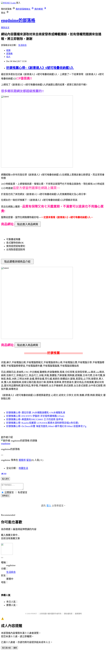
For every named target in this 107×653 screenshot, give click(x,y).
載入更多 (5, 479)
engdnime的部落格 (18, 20)
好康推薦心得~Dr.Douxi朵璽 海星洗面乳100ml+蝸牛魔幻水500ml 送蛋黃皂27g (46, 426)
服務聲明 (78, 614)
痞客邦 (22, 460)
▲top (3, 473)
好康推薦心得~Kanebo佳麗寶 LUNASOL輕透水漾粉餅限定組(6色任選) (42, 423)
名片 (8, 57)
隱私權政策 (68, 614)
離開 (15, 648)
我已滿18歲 (6, 648)
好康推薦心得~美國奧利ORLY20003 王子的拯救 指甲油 (34, 419)
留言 (28, 460)
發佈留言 (5, 496)
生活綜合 (22, 45)
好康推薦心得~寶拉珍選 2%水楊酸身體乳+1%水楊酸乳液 (35, 412)
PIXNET (34, 614)
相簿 (8, 50)
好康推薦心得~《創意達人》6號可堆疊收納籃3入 (40, 67)
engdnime (5, 443)
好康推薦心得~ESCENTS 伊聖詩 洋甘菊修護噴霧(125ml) (35, 416)
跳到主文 (5, 27)
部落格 (9, 53)
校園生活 (23, 468)
